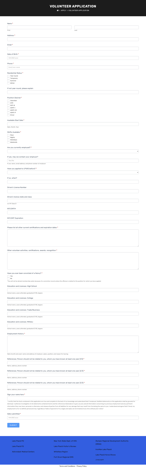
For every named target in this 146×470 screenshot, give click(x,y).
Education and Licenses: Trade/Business (23, 310)
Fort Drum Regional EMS (63, 457)
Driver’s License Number (16, 187)
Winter (12, 83)
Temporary (14, 78)
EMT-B (12, 105)
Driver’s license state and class (19, 197)
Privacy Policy (82, 466)
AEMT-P (13, 112)
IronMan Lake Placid (104, 449)
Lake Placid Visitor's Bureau (65, 446)
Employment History (16, 334)
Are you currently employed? (19, 147)
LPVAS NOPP (100, 460)
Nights (12, 137)
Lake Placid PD (18, 441)
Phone (10, 64)
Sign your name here (16, 395)
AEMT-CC (13, 110)
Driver (12, 115)
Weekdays (13, 140)
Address (11, 35)
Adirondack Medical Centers (23, 452)
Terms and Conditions (67, 466)
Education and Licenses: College (20, 298)
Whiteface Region (61, 452)
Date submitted (14, 414)
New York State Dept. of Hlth (65, 441)
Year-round (14, 76)
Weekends (13, 142)
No (11, 278)
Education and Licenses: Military (20, 322)
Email (10, 45)
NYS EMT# (11, 209)
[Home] (58, 10)
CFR (11, 103)
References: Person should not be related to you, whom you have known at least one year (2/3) (46, 371)
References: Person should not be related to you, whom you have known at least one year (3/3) (46, 383)
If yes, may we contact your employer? (22, 157)
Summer (13, 81)
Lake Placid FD (18, 446)
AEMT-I (12, 108)
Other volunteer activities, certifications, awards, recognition (32, 250)
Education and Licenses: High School (22, 286)
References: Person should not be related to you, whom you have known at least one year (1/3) (45, 359)
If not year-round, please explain (20, 88)
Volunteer (13, 100)
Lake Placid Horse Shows (106, 455)
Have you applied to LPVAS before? (22, 169)
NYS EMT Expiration (15, 218)
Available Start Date (15, 120)
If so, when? (12, 178)
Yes (11, 276)
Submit (13, 425)
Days (12, 135)
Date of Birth (13, 54)
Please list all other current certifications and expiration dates (32, 227)
